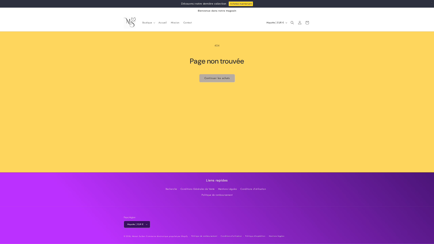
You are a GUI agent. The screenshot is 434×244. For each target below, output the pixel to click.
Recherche (171, 189)
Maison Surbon (138, 236)
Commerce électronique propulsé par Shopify (167, 236)
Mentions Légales (227, 189)
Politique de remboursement (217, 195)
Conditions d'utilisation (253, 189)
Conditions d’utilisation (231, 236)
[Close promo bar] (431, 2)
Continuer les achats (217, 78)
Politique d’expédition (255, 236)
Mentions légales (276, 236)
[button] (148, 22)
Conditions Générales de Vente (198, 189)
